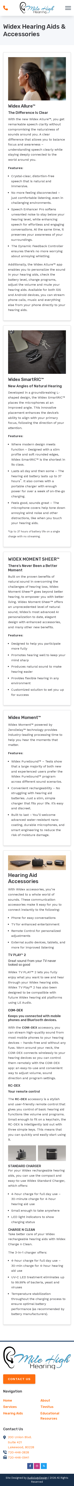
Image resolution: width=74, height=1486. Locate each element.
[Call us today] (5, 8)
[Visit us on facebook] (30, 1466)
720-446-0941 (18, 1457)
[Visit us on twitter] (44, 1466)
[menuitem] (18, 1400)
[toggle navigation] (68, 8)
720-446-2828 (18, 1452)
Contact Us (19, 1379)
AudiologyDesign (37, 1477)
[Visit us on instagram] (37, 1466)
